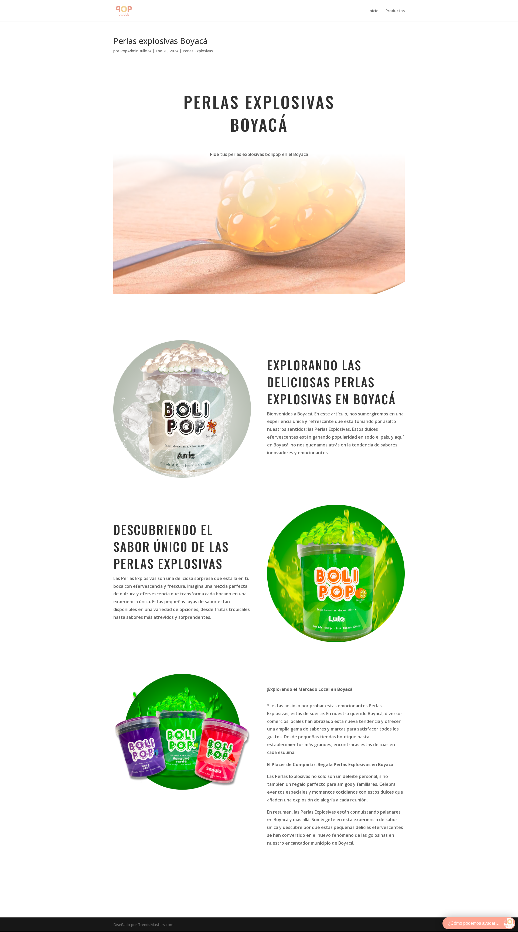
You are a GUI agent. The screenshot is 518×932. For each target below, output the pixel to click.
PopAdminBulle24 (135, 50)
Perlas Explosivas (198, 50)
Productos (395, 11)
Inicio (374, 11)
